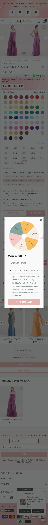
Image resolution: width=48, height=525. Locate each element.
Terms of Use (24, 283)
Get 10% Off (24, 301)
